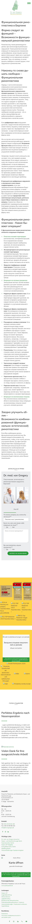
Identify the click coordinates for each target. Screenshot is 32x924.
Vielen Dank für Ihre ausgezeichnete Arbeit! (14, 752)
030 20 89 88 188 (9, 824)
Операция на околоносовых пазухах (16, 397)
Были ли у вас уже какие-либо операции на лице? (14, 524)
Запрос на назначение (18, 553)
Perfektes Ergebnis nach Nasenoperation (15, 714)
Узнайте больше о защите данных (20, 660)
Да (7, 527)
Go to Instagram (13, 921)
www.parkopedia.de (7, 885)
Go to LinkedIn (18, 921)
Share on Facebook (5, 921)
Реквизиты (4, 913)
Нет (13, 527)
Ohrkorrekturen (5, 897)
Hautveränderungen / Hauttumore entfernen (14, 904)
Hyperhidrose (5, 906)
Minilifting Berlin (5, 848)
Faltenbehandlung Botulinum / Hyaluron (12, 902)
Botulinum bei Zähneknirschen (10, 900)
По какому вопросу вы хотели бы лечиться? (15, 516)
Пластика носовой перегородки (15, 236)
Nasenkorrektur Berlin (7, 843)
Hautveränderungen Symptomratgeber (12, 850)
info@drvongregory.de (26, 921)
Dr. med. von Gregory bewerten (10, 839)
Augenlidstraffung (6, 895)
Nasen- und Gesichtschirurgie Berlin (11, 841)
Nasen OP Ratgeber (7, 845)
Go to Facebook (9, 921)
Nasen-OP (4, 893)
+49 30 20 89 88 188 (22, 921)
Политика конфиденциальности (10, 915)
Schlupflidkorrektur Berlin (8, 846)
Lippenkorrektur (5, 898)
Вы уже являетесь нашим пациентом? (12, 546)
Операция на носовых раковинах (15, 280)
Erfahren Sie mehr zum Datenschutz (21, 875)
